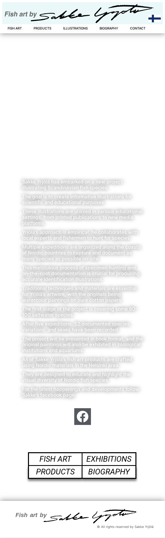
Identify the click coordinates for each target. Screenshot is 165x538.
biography (109, 471)
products (55, 471)
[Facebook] (82, 416)
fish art (55, 459)
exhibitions (108, 459)
